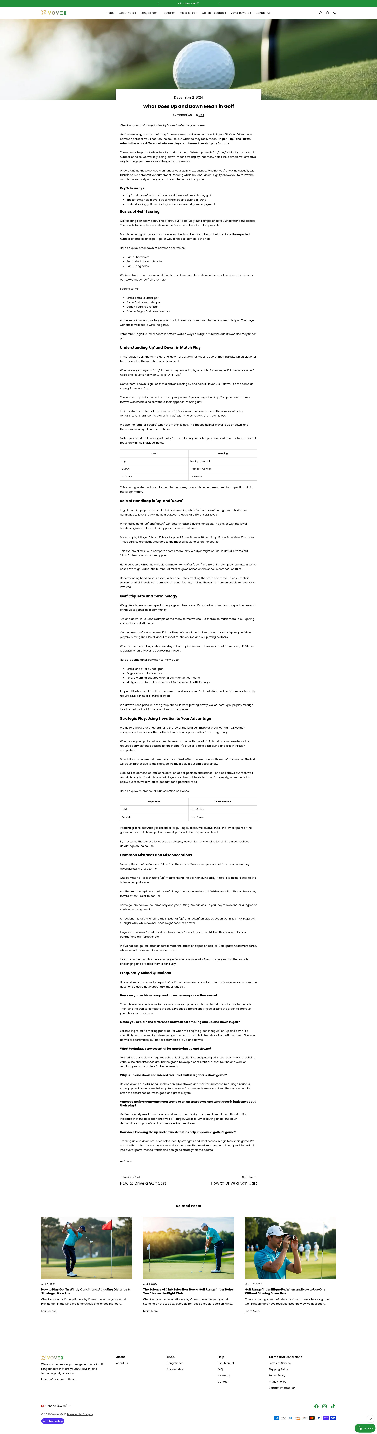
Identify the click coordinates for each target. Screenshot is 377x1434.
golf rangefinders (151, 125)
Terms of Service (279, 1363)
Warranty (224, 1375)
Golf (201, 115)
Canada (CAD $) (56, 1406)
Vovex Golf (58, 1414)
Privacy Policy (277, 1381)
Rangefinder (175, 1363)
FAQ (220, 1369)
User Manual (226, 1363)
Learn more (48, 1311)
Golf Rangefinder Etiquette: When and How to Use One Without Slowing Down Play (285, 1291)
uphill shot (148, 741)
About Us (122, 1363)
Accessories (175, 1369)
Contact (223, 1381)
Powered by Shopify (80, 1414)
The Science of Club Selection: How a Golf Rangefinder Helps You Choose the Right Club (188, 1291)
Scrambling (127, 1031)
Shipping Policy (278, 1369)
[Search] (320, 13)
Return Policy (276, 1375)
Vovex (171, 125)
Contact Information (282, 1388)
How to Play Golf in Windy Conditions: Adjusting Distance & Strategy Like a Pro (85, 1291)
